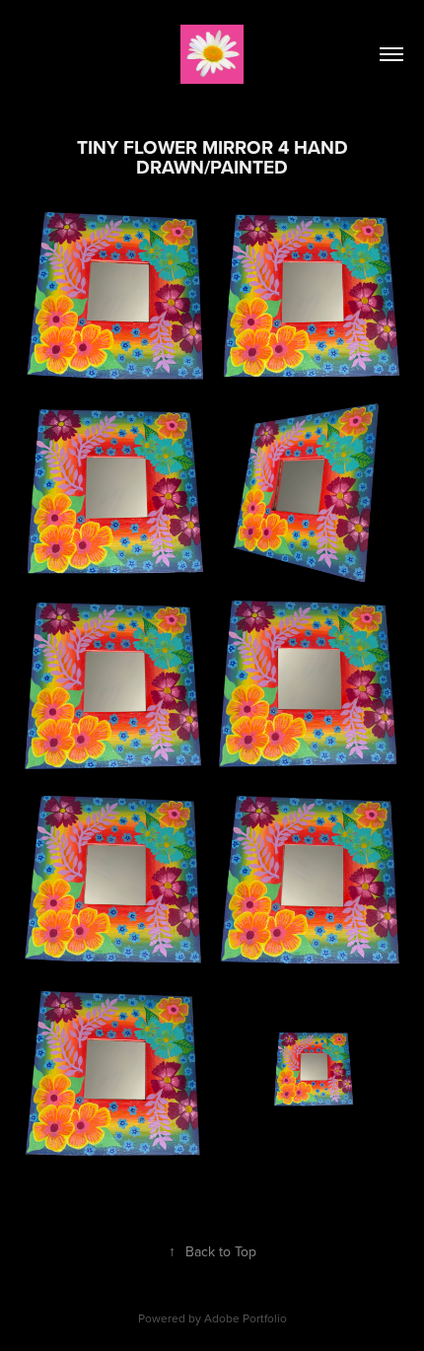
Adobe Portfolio (245, 1318)
